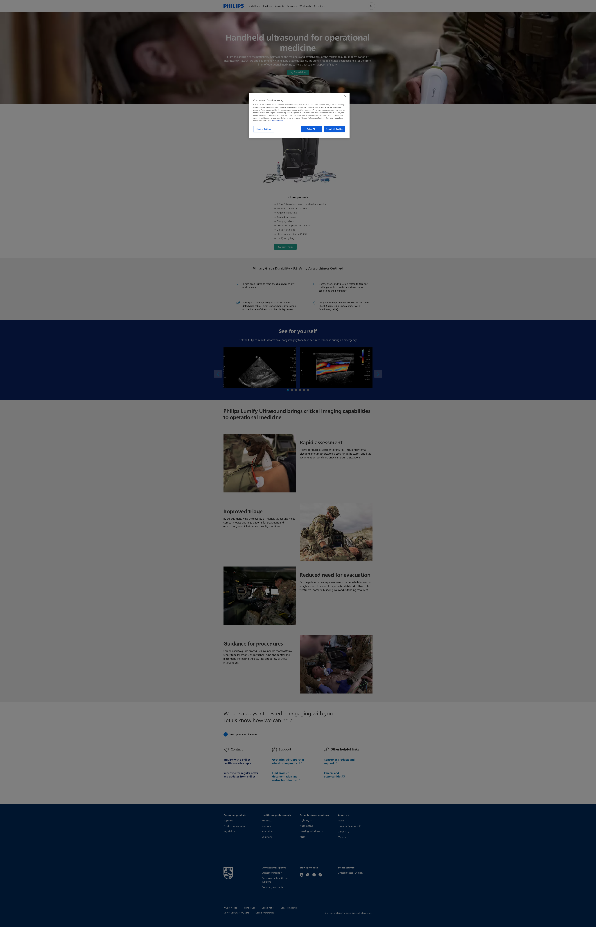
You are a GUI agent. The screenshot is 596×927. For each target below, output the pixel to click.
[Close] (345, 96)
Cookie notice (277, 120)
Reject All (311, 129)
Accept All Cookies (334, 129)
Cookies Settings (263, 129)
